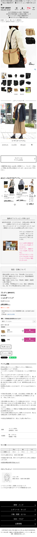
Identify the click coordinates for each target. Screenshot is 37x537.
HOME (2, 20)
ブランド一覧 (8, 20)
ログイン (16, 9)
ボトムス (23, 144)
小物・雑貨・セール (18, 514)
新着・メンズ (18, 505)
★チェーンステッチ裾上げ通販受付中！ (18, 15)
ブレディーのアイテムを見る (18, 159)
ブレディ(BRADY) (16, 20)
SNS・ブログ (18, 519)
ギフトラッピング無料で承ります (19, 17)
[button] (2, 196)
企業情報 (18, 524)
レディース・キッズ (18, 509)
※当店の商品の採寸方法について (10, 462)
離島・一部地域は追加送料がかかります (11, 318)
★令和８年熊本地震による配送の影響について (14, 1)
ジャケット (5, 144)
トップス (14, 144)
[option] (18, 125)
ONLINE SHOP (6, 9)
